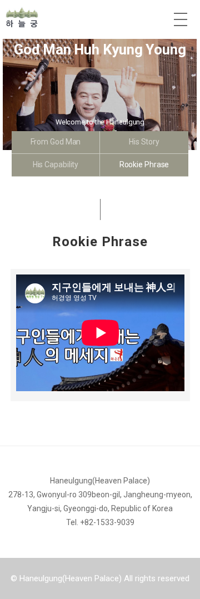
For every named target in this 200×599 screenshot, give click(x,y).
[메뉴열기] (180, 19)
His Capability (56, 164)
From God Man (56, 141)
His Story (144, 141)
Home (67, 17)
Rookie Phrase (144, 164)
